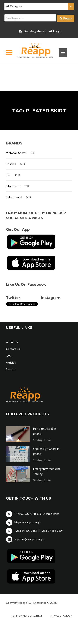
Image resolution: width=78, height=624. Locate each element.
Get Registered (35, 31)
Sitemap (11, 369)
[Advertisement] (39, 71)
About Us (12, 342)
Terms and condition (27, 615)
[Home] (31, 51)
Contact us (13, 349)
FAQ (9, 355)
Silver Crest (13, 186)
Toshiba (11, 164)
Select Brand (14, 197)
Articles (11, 362)
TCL (8, 175)
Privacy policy (61, 615)
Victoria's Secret (16, 152)
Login (57, 31)
